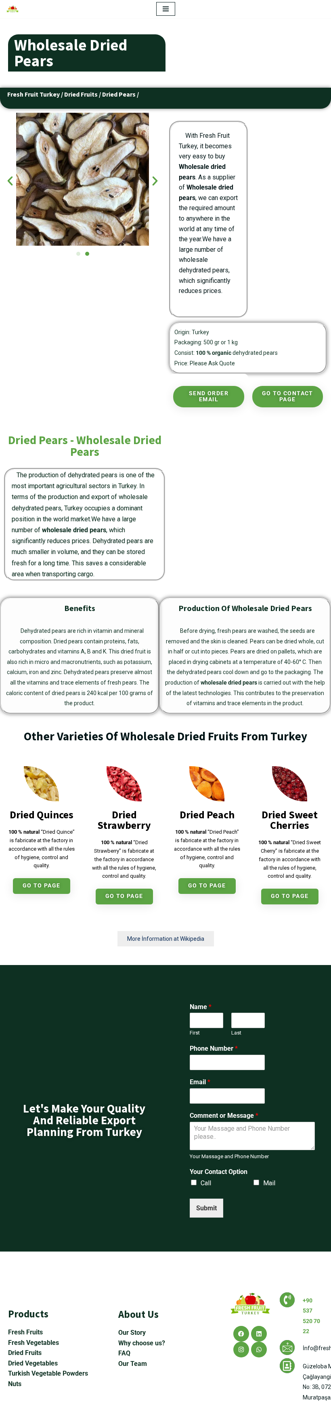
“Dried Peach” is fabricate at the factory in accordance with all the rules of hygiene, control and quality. (207, 848)
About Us (138, 1314)
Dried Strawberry (124, 820)
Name (201, 1007)
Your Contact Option (218, 1172)
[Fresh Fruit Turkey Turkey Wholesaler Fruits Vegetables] (14, 9)
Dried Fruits (81, 94)
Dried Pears (119, 94)
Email (200, 1082)
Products (28, 1313)
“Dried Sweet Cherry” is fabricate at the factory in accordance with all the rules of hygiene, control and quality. (289, 859)
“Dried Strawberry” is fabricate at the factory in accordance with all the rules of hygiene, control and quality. (124, 859)
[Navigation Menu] (165, 9)
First (195, 1033)
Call (206, 1183)
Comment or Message (224, 1115)
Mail (269, 1183)
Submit (206, 1208)
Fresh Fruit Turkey (33, 94)
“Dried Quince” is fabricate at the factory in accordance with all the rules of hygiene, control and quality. (41, 848)
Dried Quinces (41, 814)
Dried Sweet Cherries (290, 820)
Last (236, 1033)
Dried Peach (207, 814)
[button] (10, 181)
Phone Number (214, 1048)
